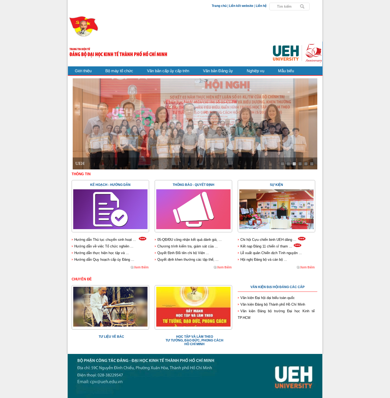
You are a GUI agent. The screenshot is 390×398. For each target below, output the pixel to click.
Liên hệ (261, 6)
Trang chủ (219, 6)
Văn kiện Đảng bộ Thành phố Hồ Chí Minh (272, 304)
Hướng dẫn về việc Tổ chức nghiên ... (103, 246)
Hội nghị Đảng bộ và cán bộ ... (263, 260)
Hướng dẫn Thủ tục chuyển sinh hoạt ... (105, 240)
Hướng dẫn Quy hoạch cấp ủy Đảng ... (104, 260)
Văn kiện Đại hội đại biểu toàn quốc (267, 298)
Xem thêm (141, 267)
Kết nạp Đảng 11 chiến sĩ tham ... (266, 246)
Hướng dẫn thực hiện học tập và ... (101, 253)
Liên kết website (241, 6)
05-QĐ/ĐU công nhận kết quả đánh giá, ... (189, 240)
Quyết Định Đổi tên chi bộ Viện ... (183, 253)
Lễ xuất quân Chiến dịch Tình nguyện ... (271, 253)
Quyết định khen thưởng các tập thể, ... (188, 260)
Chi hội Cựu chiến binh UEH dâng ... (268, 240)
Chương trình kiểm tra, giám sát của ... (187, 246)
